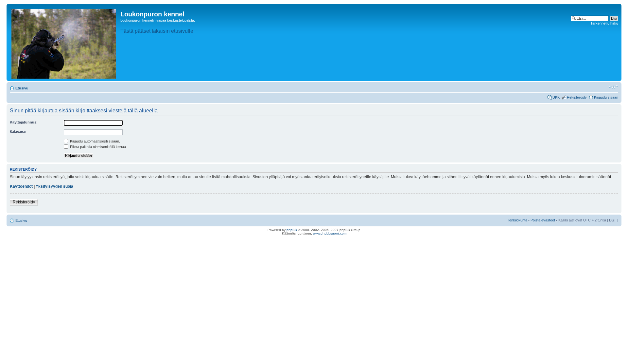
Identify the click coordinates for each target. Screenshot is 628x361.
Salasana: (18, 132)
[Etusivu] (64, 42)
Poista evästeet (543, 220)
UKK (556, 97)
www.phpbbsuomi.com (329, 233)
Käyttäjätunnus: (24, 122)
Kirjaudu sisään (606, 97)
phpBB (292, 230)
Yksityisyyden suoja (54, 186)
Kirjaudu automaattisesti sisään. (94, 141)
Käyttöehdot (21, 186)
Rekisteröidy (577, 97)
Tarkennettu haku (604, 23)
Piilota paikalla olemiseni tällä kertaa (97, 147)
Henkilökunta (517, 220)
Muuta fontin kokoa (613, 87)
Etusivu (21, 88)
